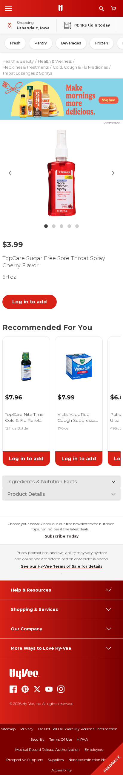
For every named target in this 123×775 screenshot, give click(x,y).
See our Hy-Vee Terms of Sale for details (61, 566)
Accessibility (61, 770)
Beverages (71, 43)
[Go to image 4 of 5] (69, 226)
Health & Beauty (18, 61)
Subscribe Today (62, 536)
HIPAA (82, 739)
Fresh (15, 43)
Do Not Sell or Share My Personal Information (77, 729)
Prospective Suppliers (24, 759)
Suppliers (56, 759)
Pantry (41, 43)
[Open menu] (8, 8)
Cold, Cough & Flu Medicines (80, 67)
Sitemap (8, 729)
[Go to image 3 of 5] (61, 226)
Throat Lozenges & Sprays (27, 73)
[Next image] (113, 173)
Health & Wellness (55, 61)
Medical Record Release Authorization (47, 749)
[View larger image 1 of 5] (61, 173)
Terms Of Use (60, 739)
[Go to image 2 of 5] (54, 226)
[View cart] (113, 8)
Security (37, 739)
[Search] (101, 8)
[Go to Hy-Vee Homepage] (62, 8)
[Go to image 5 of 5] (77, 226)
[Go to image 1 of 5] (46, 226)
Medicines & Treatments (25, 67)
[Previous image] (9, 173)
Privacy (26, 729)
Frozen (101, 43)
